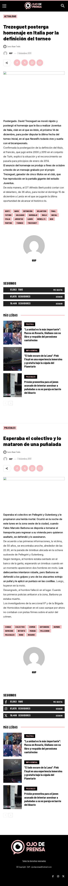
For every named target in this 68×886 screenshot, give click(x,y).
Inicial (54, 215)
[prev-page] (5, 403)
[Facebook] (17, 62)
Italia (7, 219)
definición (27, 211)
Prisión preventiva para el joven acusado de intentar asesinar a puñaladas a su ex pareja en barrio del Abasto (42, 387)
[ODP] (5, 53)
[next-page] (11, 403)
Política (30, 324)
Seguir (59, 296)
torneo (20, 223)
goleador (20, 215)
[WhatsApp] (32, 62)
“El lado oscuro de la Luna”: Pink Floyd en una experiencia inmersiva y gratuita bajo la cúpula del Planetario (43, 361)
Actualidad (10, 16)
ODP (11, 53)
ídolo (44, 215)
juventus (19, 219)
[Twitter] (24, 62)
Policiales (30, 376)
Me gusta (57, 289)
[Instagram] (58, 875)
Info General (32, 350)
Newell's (41, 219)
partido (8, 223)
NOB (51, 219)
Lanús (30, 219)
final (53, 211)
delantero (41, 211)
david (16, 211)
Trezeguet (32, 223)
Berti (7, 211)
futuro (8, 215)
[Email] (39, 62)
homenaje (33, 215)
